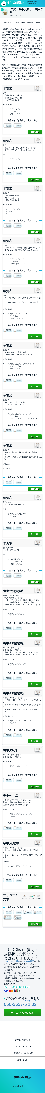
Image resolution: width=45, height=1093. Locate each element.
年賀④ (7, 241)
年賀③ (7, 188)
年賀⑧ (7, 445)
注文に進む (35, 132)
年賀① (7, 88)
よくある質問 (28, 961)
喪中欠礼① (10, 750)
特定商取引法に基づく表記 (22, 1053)
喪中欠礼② (10, 795)
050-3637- (20, 1004)
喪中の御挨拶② (13, 643)
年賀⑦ (7, 395)
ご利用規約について (22, 1040)
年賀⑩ (7, 543)
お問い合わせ (22, 1060)
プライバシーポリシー (22, 1047)
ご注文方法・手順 (12, 961)
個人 (19, 23)
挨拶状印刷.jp (22, 1077)
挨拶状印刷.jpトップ (9, 23)
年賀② (7, 141)
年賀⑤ (7, 291)
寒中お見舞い (12, 843)
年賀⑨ (7, 498)
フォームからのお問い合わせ (22, 1013)
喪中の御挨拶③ (13, 693)
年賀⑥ (7, 345)
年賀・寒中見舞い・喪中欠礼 (32, 23)
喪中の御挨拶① (13, 591)
